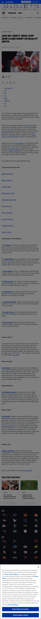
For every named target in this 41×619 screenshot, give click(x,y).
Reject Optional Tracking (20, 609)
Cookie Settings (13, 605)
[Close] (38, 567)
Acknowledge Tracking (20, 615)
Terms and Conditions (11, 574)
